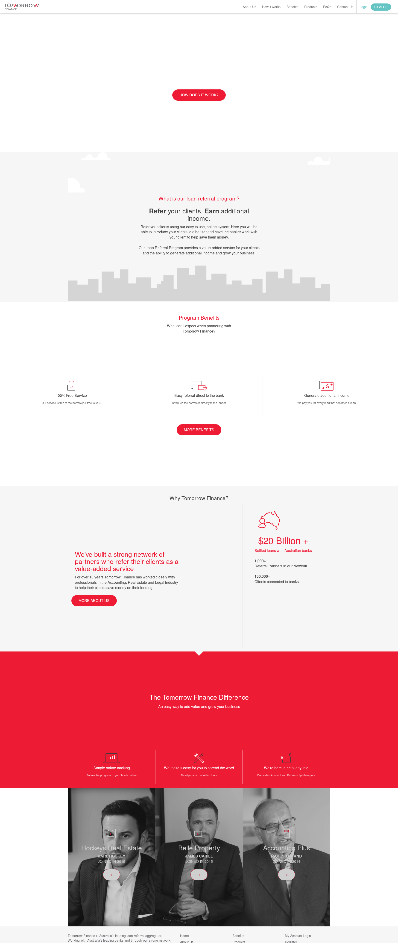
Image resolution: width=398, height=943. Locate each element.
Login (364, 6)
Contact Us (345, 6)
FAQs (327, 6)
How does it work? (199, 94)
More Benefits (199, 429)
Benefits (292, 6)
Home (184, 935)
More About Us (94, 600)
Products (310, 6)
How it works (271, 6)
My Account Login (298, 935)
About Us (249, 6)
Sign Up (380, 7)
